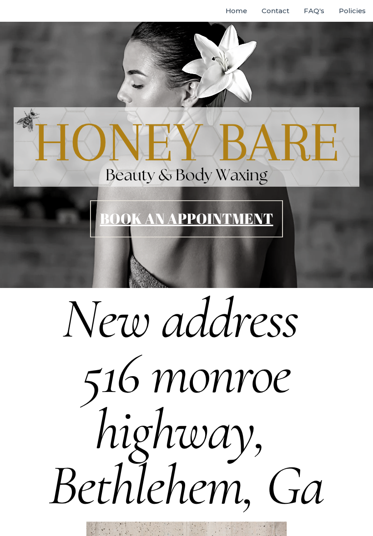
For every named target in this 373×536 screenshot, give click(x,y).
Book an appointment (186, 218)
